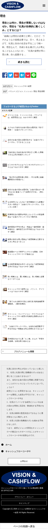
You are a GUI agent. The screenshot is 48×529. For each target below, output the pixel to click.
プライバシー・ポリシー (24, 497)
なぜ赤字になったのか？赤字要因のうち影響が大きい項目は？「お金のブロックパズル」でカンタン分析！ (26, 204)
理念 (35, 91)
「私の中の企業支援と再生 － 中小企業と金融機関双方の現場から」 (25, 178)
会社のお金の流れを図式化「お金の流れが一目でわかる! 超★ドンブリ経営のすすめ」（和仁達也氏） (26, 192)
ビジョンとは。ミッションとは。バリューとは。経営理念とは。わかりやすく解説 (25, 116)
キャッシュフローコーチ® (18, 451)
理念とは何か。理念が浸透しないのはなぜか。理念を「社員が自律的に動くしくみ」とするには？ (23, 26)
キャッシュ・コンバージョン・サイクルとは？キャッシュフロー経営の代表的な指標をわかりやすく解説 (26, 316)
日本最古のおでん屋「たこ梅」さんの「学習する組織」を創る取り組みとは (26, 340)
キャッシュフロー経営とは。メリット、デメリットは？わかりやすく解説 (26, 290)
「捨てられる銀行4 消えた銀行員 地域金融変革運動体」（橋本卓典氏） (26, 302)
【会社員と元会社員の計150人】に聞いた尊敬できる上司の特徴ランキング (25, 153)
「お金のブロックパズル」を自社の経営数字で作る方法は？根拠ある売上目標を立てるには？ (26, 327)
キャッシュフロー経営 (22, 86)
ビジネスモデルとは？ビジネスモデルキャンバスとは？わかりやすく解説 (26, 166)
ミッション (28, 91)
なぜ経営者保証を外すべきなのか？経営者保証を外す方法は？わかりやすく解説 (26, 265)
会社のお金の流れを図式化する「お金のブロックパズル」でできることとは (26, 141)
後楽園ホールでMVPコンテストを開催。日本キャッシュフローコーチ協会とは (25, 253)
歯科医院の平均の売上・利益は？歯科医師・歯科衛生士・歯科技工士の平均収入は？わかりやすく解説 (26, 229)
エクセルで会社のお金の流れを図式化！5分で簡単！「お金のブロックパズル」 (25, 128)
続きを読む (24, 62)
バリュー (12, 91)
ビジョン (19, 91)
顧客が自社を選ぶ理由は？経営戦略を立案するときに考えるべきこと (26, 240)
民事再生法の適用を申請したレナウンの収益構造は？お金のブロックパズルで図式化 (26, 215)
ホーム (8, 444)
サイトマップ (24, 503)
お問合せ (24, 461)
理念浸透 (41, 91)
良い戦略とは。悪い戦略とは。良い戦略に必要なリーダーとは (26, 278)
